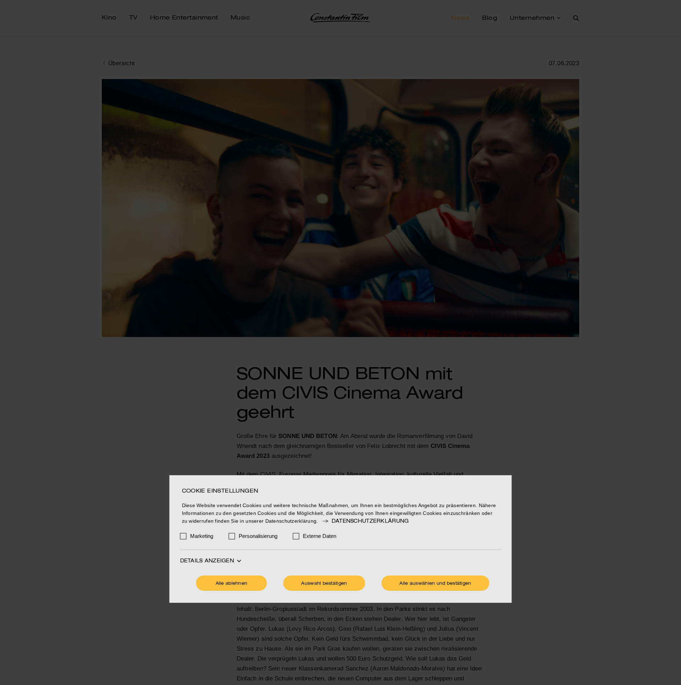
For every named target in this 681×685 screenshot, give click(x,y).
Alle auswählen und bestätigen (435, 584)
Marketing (201, 536)
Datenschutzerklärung (370, 521)
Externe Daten (319, 536)
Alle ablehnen (232, 584)
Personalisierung (258, 536)
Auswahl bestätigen (324, 584)
